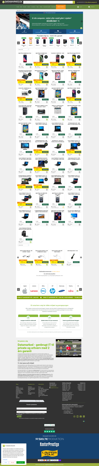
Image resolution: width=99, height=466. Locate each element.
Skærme (28, 6)
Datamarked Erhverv (42, 391)
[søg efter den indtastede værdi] (74, 2)
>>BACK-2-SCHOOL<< (61, 6)
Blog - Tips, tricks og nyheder (43, 389)
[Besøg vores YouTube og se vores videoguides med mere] (77, 416)
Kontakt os (30, 386)
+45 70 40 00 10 (53, 386)
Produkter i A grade (19, 388)
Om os (39, 386)
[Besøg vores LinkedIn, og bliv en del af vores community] (84, 416)
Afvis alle (12, 462)
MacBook (17, 397)
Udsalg (17, 386)
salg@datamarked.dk (54, 387)
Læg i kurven (29, 64)
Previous (17, 21)
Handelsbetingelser (31, 388)
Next (82, 21)
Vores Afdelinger (41, 394)
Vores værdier (40, 388)
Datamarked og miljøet (42, 390)
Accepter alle (20, 462)
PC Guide (29, 394)
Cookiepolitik (5, 459)
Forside (18, 6)
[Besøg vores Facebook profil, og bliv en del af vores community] (81, 416)
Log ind (81, 6)
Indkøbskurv (93, 6)
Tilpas (6, 462)
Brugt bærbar (18, 390)
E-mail (18, 410)
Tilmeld (19, 416)
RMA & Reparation (31, 389)
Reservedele (53, 6)
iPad (17, 395)
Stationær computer (19, 389)
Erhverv (29, 390)
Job (39, 396)
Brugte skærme (19, 391)
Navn (18, 406)
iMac (17, 396)
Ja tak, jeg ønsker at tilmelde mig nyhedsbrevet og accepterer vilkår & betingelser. (31, 414)
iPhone (17, 394)
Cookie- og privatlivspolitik (43, 395)
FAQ (29, 391)
